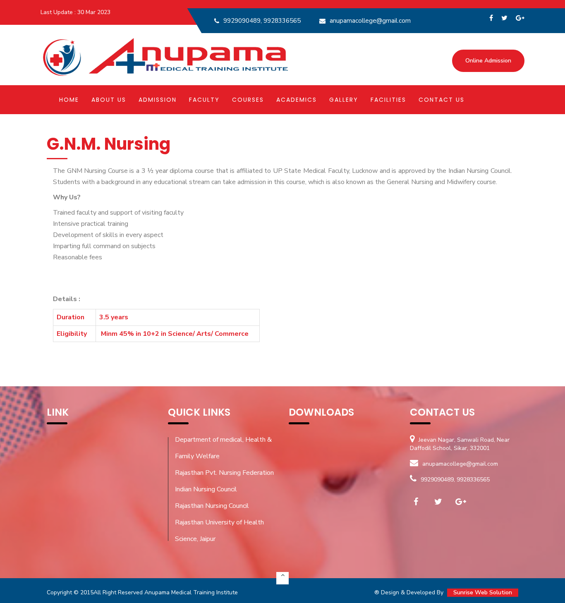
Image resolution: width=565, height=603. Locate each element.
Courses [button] (248, 100)
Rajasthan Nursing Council (212, 505)
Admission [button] (158, 100)
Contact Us (441, 100)
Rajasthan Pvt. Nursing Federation (224, 472)
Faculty (204, 100)
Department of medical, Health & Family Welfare (223, 448)
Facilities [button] (388, 100)
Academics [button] (296, 100)
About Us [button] (108, 100)
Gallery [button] (343, 100)
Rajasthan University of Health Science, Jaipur (219, 530)
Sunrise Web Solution (482, 592)
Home (69, 100)
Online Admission (488, 61)
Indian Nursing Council (206, 489)
